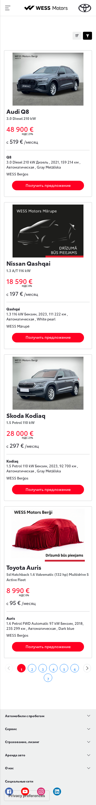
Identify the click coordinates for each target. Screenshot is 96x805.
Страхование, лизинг (22, 741)
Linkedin (57, 791)
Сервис (11, 728)
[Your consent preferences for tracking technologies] (26, 796)
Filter (87, 36)
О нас (9, 768)
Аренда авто (15, 755)
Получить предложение (48, 185)
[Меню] (7, 8)
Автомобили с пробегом (24, 715)
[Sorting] (77, 36)
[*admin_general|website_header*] (84, 8)
